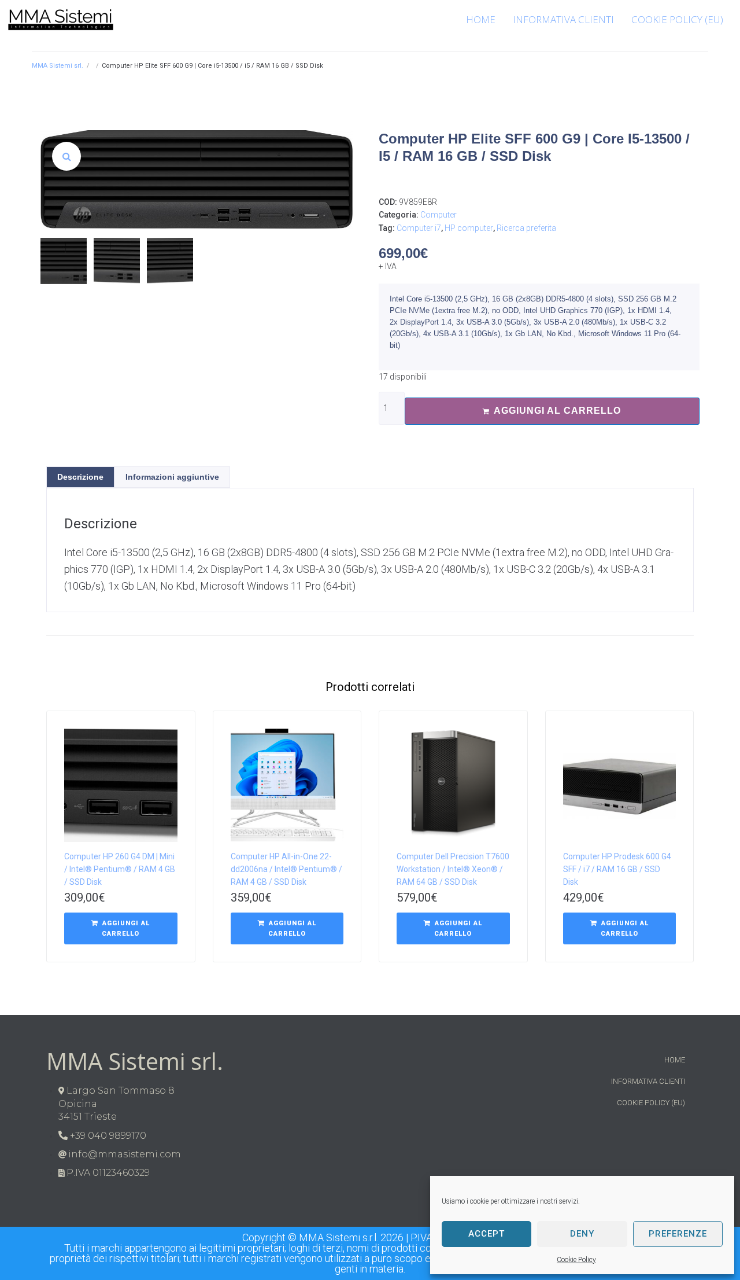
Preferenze (678, 1233)
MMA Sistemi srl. (57, 65)
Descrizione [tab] (80, 476)
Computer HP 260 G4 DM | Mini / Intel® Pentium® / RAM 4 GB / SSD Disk (119, 869)
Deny (582, 1233)
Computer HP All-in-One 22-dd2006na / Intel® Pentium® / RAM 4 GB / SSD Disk (286, 869)
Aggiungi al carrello (557, 410)
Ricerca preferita (526, 228)
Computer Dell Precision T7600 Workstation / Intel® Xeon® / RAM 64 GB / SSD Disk (453, 869)
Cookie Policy (576, 1260)
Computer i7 (419, 228)
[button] (66, 156)
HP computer (469, 228)
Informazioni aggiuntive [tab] (172, 476)
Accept (486, 1233)
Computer (438, 214)
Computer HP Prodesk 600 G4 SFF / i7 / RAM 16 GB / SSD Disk (617, 869)
